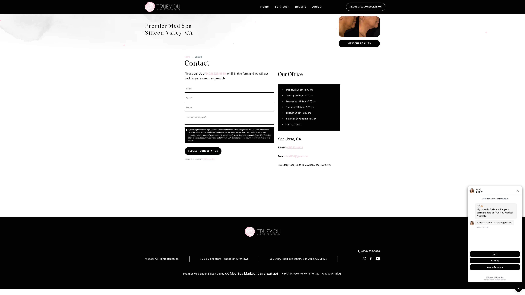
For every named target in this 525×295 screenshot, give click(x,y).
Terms (212, 159)
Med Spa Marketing (244, 273)
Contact (334, 6)
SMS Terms (224, 138)
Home (264, 6)
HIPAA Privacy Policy (294, 273)
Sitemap (314, 273)
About (316, 6)
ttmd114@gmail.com (296, 156)
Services (281, 6)
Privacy (207, 159)
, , (298, 259)
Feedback (327, 273)
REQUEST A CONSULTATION (366, 6)
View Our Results (359, 43)
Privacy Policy (211, 138)
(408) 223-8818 (216, 73)
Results (300, 6)
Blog (338, 273)
